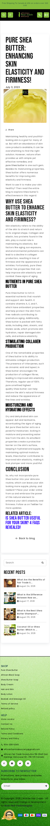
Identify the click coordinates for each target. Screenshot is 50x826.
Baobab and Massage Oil (13, 699)
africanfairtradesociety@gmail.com (22, 749)
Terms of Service (9, 703)
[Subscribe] (46, 786)
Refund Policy (8, 728)
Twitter (35, 504)
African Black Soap (10, 675)
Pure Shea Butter (9, 670)
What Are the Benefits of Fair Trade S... (31, 581)
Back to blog (27, 538)
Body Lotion (7, 694)
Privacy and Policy (10, 738)
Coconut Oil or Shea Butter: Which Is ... (28, 628)
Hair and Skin (7, 689)
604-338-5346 (11, 744)
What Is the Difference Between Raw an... (30, 596)
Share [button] (11, 129)
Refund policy (8, 708)
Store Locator (8, 719)
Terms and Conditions (12, 733)
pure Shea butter (15, 165)
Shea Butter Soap (10, 679)
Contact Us (6, 724)
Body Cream (7, 684)
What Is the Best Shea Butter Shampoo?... (29, 612)
